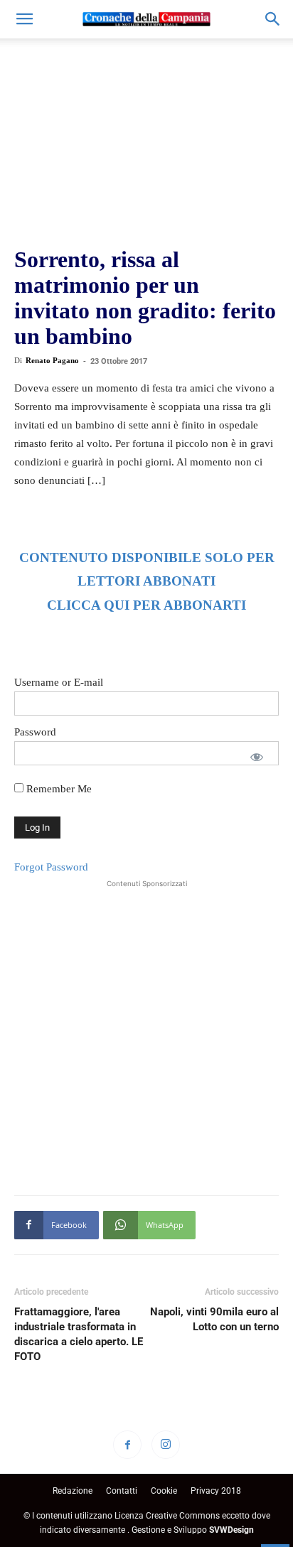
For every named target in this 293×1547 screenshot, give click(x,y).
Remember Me (57, 788)
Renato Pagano (52, 360)
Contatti (121, 1491)
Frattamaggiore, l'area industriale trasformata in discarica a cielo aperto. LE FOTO (78, 1334)
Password (35, 732)
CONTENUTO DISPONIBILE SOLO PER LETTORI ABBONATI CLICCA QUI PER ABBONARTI (147, 581)
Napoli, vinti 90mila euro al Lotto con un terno (214, 1319)
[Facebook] (127, 1444)
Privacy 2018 (216, 1491)
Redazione (72, 1491)
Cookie (164, 1491)
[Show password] (257, 756)
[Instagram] (165, 1444)
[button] (24, 19)
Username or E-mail (58, 682)
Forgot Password (51, 867)
